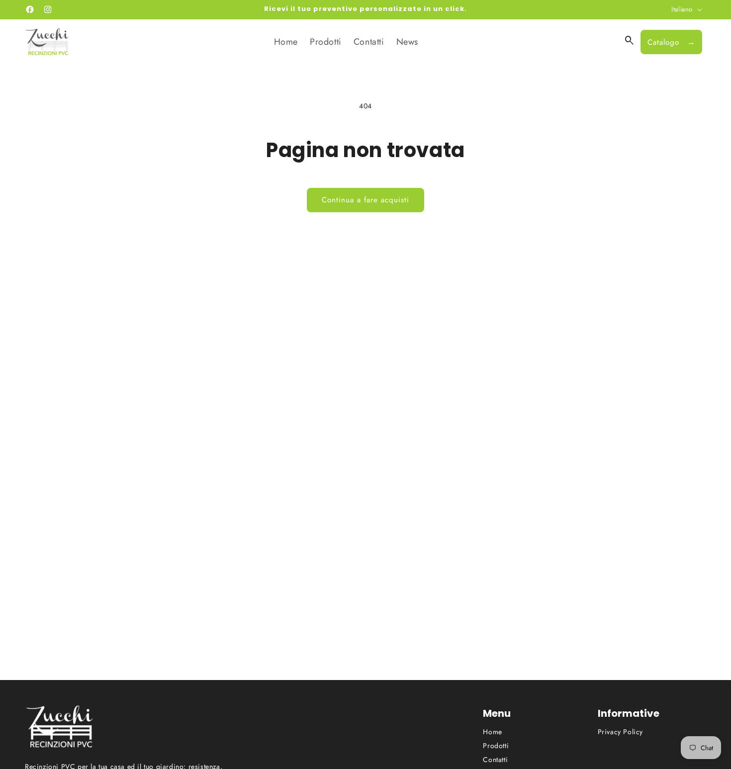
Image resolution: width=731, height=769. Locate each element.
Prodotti (496, 746)
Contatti (495, 760)
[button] (629, 41)
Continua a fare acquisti (365, 199)
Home (492, 732)
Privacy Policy (620, 732)
